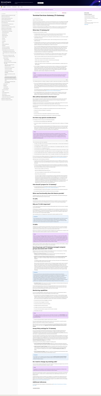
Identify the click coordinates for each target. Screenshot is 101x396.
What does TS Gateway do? (88, 14)
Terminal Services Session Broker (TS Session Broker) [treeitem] (11, 80)
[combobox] (9, 13)
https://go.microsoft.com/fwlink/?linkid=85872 (53, 90)
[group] (50, 81)
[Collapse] (16, 12)
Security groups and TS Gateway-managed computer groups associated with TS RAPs (92, 23)
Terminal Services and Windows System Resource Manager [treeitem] (10, 82)
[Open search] (97, 7)
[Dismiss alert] (99, 1)
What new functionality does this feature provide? (91, 18)
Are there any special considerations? (89, 16)
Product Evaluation (37, 12)
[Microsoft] (1, 6)
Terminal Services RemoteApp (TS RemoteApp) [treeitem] (9, 72)
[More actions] (67, 12)
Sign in (99, 6)
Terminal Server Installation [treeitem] (8, 68)
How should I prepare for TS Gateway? (90, 17)
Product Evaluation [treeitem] (6, 59)
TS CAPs (86, 19)
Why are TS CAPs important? (88, 20)
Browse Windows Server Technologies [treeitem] (7, 31)
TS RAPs (86, 21)
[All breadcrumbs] (33, 12)
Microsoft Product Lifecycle (24, 9)
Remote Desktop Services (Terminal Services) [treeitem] (9, 51)
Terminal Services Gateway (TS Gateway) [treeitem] (10, 77)
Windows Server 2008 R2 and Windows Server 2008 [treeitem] (8, 15)
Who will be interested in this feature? (90, 15)
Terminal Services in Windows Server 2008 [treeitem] (9, 56)
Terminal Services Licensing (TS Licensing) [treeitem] (10, 76)
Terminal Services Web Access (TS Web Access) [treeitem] (10, 74)
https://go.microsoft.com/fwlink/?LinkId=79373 (42, 379)
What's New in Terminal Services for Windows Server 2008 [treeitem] (9, 65)
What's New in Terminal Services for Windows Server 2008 (48, 12)
